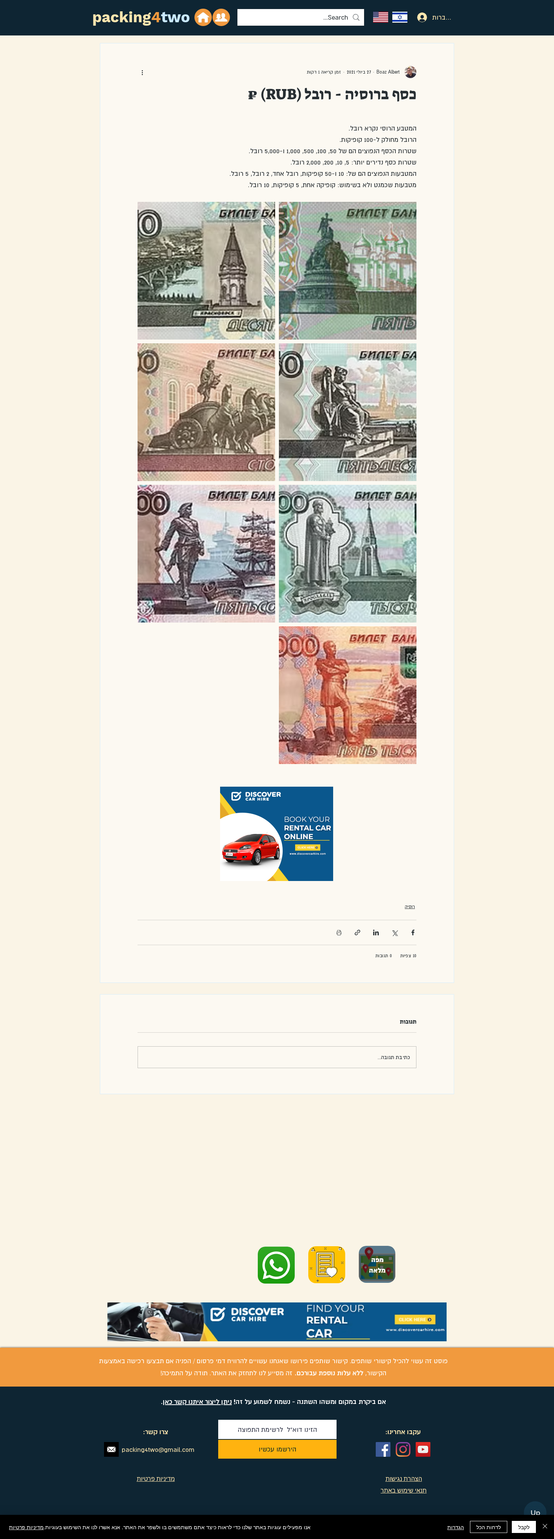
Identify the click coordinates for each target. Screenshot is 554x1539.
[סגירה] (544, 1527)
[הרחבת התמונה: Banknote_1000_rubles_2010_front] (347, 554)
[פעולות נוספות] (142, 72)
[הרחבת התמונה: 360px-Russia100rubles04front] (206, 412)
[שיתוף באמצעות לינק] (357, 932)
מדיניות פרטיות (26, 1527)
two (175, 17)
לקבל (524, 1527)
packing (121, 17)
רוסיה (410, 906)
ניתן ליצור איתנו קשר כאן (197, 1401)
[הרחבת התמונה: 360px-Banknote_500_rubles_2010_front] (206, 554)
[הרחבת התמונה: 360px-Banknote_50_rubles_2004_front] (347, 412)
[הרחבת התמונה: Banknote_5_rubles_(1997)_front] (347, 271)
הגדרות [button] (455, 1527)
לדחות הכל (488, 1527)
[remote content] (277, 835)
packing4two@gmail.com (158, 1449)
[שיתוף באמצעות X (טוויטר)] (394, 932)
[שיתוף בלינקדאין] (376, 932)
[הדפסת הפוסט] (339, 932)
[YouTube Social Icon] (423, 1449)
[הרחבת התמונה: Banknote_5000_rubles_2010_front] (347, 695)
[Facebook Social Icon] (383, 1449)
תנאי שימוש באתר (404, 1490)
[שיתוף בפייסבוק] (412, 932)
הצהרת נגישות (404, 1478)
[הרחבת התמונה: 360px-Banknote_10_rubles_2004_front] (206, 271)
